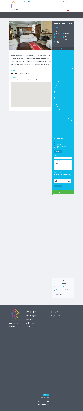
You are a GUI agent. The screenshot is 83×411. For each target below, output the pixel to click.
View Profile (57, 151)
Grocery (18, 79)
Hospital (31, 79)
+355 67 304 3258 (26, 1)
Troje (52, 10)
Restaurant (23, 79)
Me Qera (34, 10)
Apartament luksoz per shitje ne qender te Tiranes (43, 399)
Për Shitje (40, 10)
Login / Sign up (64, 1)
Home (10, 15)
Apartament (22, 15)
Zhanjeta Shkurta (58, 138)
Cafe (34, 79)
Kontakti (64, 10)
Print (63, 48)
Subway (14, 79)
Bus (11, 79)
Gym (37, 79)
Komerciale (46, 10)
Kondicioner (21, 73)
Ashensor (12, 73)
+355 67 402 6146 (62, 142)
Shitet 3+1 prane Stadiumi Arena (62, 280)
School (27, 79)
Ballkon (16, 73)
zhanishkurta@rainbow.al (62, 144)
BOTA (15, 326)
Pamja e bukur (27, 73)
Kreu (30, 10)
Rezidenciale (57, 10)
